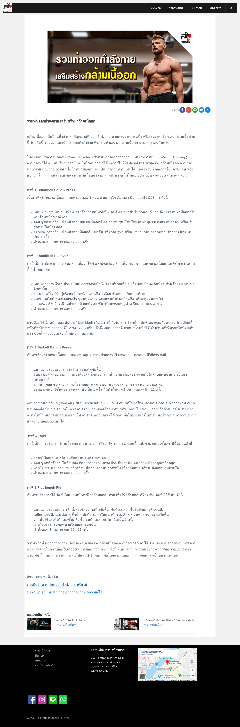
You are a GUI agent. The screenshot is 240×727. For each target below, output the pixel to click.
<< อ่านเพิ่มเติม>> (66, 624)
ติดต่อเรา (215, 8)
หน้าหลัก (156, 8)
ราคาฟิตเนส (176, 8)
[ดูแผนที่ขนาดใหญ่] (167, 664)
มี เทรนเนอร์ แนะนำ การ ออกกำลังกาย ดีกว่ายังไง (64, 592)
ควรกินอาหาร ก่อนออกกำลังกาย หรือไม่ (57, 585)
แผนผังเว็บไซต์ (44, 665)
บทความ (197, 8)
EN (231, 8)
